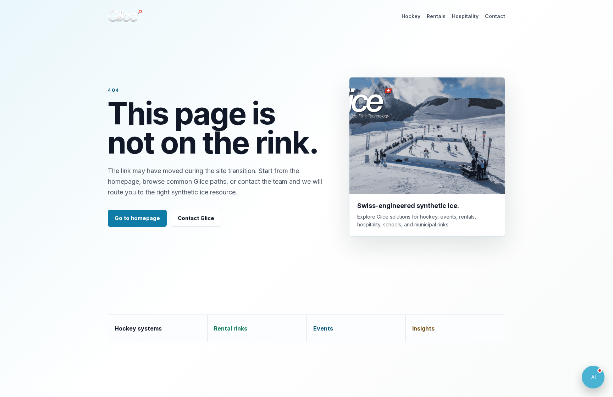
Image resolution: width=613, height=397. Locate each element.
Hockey (411, 16)
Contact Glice (196, 218)
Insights (423, 328)
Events (323, 328)
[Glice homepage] (125, 16)
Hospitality (465, 16)
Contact (495, 16)
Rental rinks (230, 328)
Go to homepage (137, 218)
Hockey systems (138, 328)
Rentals (436, 16)
